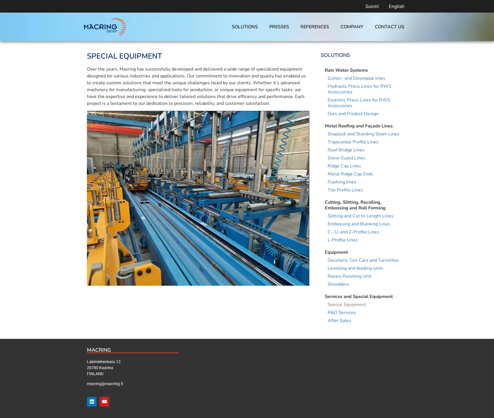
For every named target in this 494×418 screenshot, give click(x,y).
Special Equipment (347, 304)
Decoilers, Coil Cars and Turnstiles (363, 260)
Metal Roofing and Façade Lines (359, 126)
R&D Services (342, 312)
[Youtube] (104, 402)
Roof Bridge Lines (346, 150)
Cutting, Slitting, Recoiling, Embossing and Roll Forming (355, 205)
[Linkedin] (92, 402)
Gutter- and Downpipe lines (356, 78)
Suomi (372, 6)
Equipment (336, 252)
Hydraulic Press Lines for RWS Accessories (359, 89)
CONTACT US (389, 27)
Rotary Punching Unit (349, 276)
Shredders (338, 284)
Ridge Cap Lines (344, 166)
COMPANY (351, 27)
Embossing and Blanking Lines (359, 224)
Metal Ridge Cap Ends (350, 174)
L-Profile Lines (343, 240)
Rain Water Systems (346, 70)
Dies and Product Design (353, 114)
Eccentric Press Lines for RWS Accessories (359, 103)
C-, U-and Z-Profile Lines (353, 232)
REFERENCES (314, 27)
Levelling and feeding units (355, 268)
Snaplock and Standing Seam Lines (363, 134)
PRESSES (279, 27)
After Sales (339, 320)
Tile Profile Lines (345, 190)
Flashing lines (342, 182)
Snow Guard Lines (346, 158)
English (396, 6)
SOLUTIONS (245, 27)
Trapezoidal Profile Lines (353, 142)
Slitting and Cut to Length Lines (360, 216)
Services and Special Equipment (359, 296)
